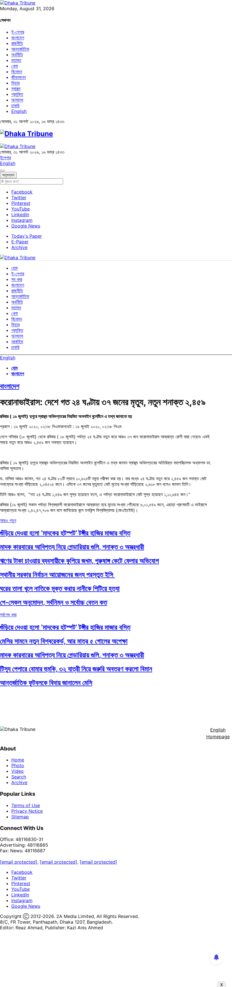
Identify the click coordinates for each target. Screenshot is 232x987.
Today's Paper (26, 236)
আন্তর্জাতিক (20, 49)
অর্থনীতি (17, 54)
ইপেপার (5, 157)
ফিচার (15, 83)
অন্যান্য (17, 100)
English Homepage (218, 733)
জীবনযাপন (18, 77)
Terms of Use (25, 805)
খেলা (14, 66)
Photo (17, 765)
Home (17, 760)
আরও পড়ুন (8, 520)
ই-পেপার (17, 32)
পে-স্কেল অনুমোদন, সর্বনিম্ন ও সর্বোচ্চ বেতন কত (53, 602)
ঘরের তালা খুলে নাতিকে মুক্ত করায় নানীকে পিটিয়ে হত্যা (60, 588)
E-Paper (20, 241)
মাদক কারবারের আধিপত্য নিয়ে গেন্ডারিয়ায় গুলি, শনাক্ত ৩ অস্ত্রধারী (72, 547)
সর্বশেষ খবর (8, 614)
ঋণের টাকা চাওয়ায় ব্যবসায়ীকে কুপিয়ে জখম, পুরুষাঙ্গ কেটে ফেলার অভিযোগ (79, 561)
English (19, 111)
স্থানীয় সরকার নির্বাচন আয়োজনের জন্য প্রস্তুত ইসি (57, 574)
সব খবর (16, 279)
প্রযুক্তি (17, 94)
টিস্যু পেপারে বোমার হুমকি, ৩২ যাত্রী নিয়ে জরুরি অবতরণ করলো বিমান (76, 669)
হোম (14, 268)
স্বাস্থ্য (15, 88)
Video (17, 771)
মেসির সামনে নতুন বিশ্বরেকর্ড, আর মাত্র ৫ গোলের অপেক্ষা (64, 641)
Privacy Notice (27, 811)
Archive (19, 247)
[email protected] (18, 862)
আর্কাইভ (17, 341)
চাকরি (15, 105)
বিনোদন (16, 71)
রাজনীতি (17, 43)
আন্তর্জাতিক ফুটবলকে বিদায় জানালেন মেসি (46, 683)
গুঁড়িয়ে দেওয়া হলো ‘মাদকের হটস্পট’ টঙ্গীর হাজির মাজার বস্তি (65, 533)
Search (18, 777)
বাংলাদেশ (17, 37)
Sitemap (20, 816)
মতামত (16, 60)
